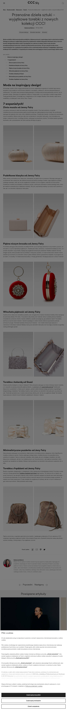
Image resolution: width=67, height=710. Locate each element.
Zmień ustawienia (33, 706)
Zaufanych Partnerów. (10, 680)
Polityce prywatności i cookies (33, 686)
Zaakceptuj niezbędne (33, 700)
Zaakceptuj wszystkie (33, 695)
